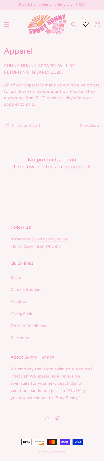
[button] (7, 24)
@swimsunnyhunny (49, 239)
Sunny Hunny (57, 451)
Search (17, 277)
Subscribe (20, 338)
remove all (77, 166)
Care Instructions (26, 289)
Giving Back (21, 314)
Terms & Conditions (28, 326)
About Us (19, 301)
